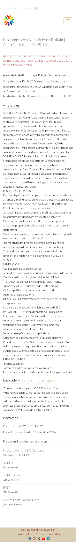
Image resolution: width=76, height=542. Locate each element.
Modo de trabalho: (15, 96)
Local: (46, 96)
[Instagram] (33, 538)
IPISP (10, 489)
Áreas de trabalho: (15, 75)
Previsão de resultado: (17, 432)
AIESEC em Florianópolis (37, 380)
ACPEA (10, 465)
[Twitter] (37, 538)
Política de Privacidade (48, 534)
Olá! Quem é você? (20, 8)
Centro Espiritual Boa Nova (21, 502)
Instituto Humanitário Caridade (23, 452)
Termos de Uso (24, 534)
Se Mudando (11, 477)
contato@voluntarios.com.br (38, 529)
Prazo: (7, 426)
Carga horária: (12, 81)
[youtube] (42, 538)
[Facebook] (29, 538)
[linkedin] (47, 538)
